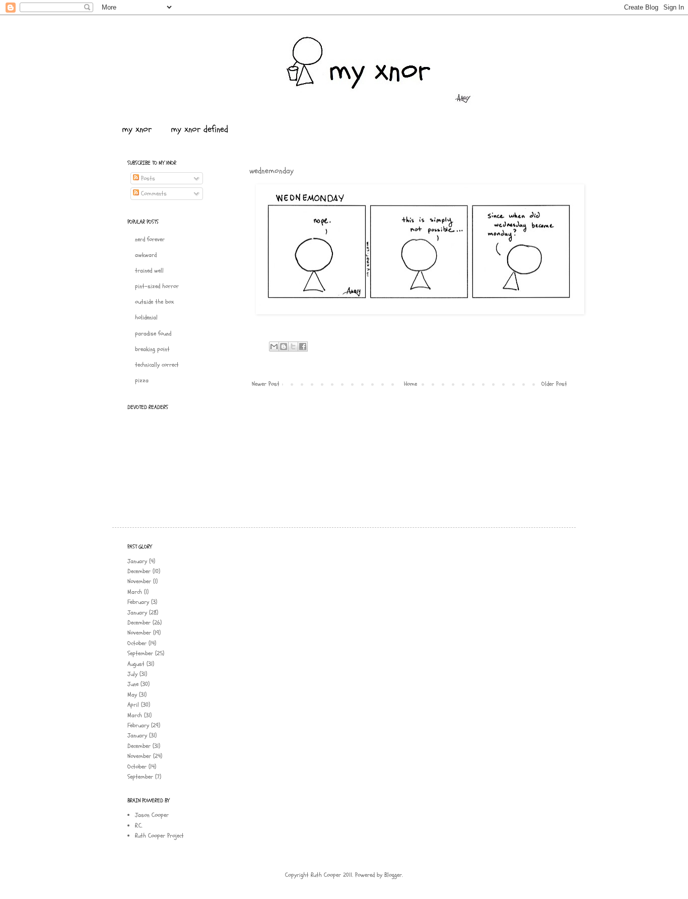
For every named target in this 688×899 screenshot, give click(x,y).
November (139, 581)
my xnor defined (199, 129)
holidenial (146, 317)
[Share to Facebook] (303, 346)
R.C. (139, 825)
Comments (153, 193)
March (134, 592)
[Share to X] (293, 346)
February (138, 602)
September (140, 653)
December (139, 571)
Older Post (554, 384)
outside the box (154, 302)
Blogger (393, 875)
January (137, 561)
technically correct (157, 365)
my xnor (137, 129)
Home (410, 384)
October (137, 643)
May (132, 694)
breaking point (152, 349)
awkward (146, 255)
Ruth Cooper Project (159, 836)
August (136, 664)
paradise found (153, 333)
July (132, 674)
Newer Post (266, 384)
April (133, 705)
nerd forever (150, 239)
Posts (147, 178)
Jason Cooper (152, 815)
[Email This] (274, 346)
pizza (142, 380)
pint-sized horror (157, 286)
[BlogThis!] (284, 346)
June (133, 684)
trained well (149, 270)
